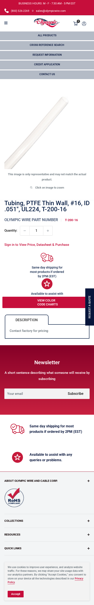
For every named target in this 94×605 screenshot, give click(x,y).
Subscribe (76, 394)
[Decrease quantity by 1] (24, 230)
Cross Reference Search (47, 45)
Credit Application (47, 64)
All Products (47, 35)
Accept (15, 594)
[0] (76, 23)
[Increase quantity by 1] (47, 230)
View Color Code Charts (47, 302)
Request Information (47, 54)
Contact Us (47, 74)
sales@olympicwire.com (51, 10)
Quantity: (10, 230)
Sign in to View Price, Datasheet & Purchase (36, 245)
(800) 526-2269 (20, 10)
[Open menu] (5, 22)
